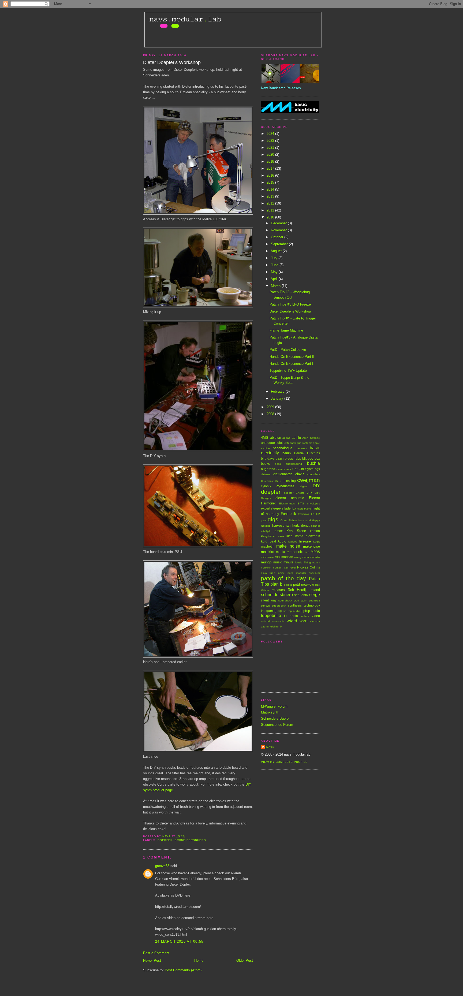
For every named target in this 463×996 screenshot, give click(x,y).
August (277, 251)
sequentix (301, 595)
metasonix (295, 552)
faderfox (290, 508)
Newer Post (152, 960)
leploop (292, 541)
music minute (283, 562)
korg (264, 541)
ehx (309, 492)
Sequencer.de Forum (277, 725)
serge (314, 594)
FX (313, 513)
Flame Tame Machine (286, 330)
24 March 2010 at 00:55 (179, 941)
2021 (271, 148)
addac (286, 437)
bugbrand (268, 469)
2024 (271, 134)
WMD (304, 621)
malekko (267, 552)
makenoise (311, 546)
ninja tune (268, 572)
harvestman (281, 525)
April (275, 279)
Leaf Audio (278, 541)
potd (296, 584)
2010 (271, 217)
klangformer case (272, 536)
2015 (271, 182)
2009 (271, 407)
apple (316, 442)
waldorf (265, 621)
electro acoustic (289, 498)
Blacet (279, 458)
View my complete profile (284, 761)
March (276, 286)
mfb (307, 552)
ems (301, 503)
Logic (316, 541)
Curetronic (267, 481)
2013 (271, 196)
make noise (288, 546)
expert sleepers (272, 508)
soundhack (285, 600)
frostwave (304, 513)
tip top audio (291, 611)
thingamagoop (271, 610)
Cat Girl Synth (302, 469)
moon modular (311, 557)
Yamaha (315, 621)
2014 (271, 189)
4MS (264, 438)
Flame (308, 508)
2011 (271, 210)
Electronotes (287, 503)
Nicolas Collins (308, 567)
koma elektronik (307, 536)
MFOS (315, 551)
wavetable (278, 621)
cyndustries (285, 486)
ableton (275, 437)
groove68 (162, 866)
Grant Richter (289, 520)
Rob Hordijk (298, 590)
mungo (266, 562)
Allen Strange (311, 437)
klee (289, 536)
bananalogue (282, 448)
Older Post (244, 960)
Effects (300, 492)
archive (265, 448)
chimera (266, 474)
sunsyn (265, 605)
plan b (276, 584)
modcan (287, 557)
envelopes (313, 503)
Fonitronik (288, 514)
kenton (315, 531)
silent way (269, 600)
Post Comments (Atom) (183, 970)
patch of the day (283, 578)
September (280, 244)
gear (264, 520)
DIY (316, 486)
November (279, 230)
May (275, 272)
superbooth (279, 605)
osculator (314, 572)
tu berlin (291, 616)
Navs (270, 746)
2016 (271, 175)
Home (198, 960)
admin (296, 437)
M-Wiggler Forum (274, 706)
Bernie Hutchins (307, 453)
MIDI (278, 557)
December (279, 223)
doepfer (165, 840)
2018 (271, 161)
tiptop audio (310, 611)
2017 (271, 168)
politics (288, 584)
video (316, 616)
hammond (304, 520)
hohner (315, 525)
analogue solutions (275, 442)
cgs (317, 469)
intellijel (265, 531)
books (265, 463)
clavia (299, 474)
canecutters (284, 469)
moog (297, 557)
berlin (286, 453)
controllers (313, 474)
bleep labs (293, 458)
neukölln (266, 567)
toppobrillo (271, 615)
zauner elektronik (271, 626)
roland (315, 590)
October (277, 237)
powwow (307, 584)
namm (316, 562)
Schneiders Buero (275, 718)
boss (278, 463)
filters (300, 508)
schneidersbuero (190, 840)
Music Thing (303, 562)
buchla (313, 463)
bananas (301, 448)
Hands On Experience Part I (291, 364)
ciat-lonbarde (283, 474)
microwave (267, 557)
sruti (296, 600)
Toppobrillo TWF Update (288, 371)
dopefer (288, 492)
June (275, 265)
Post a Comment (156, 953)
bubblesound (294, 463)
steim (304, 600)
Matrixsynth (270, 712)
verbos (305, 616)
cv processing (285, 480)
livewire (305, 541)
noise (281, 572)
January (277, 398)
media (280, 551)
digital (303, 486)
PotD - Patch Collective (288, 350)
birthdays (267, 458)
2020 (271, 155)
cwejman (308, 480)
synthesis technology (304, 605)
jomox (278, 531)
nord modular (296, 572)
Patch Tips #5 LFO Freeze (290, 304)
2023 (271, 141)
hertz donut (300, 525)
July (274, 258)
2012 (271, 203)
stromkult (314, 600)
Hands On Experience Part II (292, 357)
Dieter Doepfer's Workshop (290, 311)
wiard (292, 621)
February (278, 391)
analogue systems (301, 442)
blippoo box (311, 458)
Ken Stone (296, 531)
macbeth (267, 546)
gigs (273, 519)
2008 (271, 414)
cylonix (266, 486)
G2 (318, 513)
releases (278, 590)
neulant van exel (284, 567)
